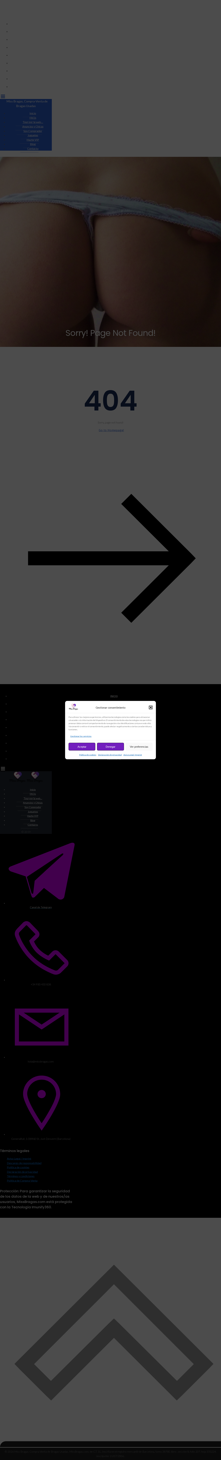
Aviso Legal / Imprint (132, 754)
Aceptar (82, 746)
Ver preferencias (139, 746)
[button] (150, 707)
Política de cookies (87, 754)
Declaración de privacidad (110, 754)
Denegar (110, 746)
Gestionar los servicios (81, 736)
